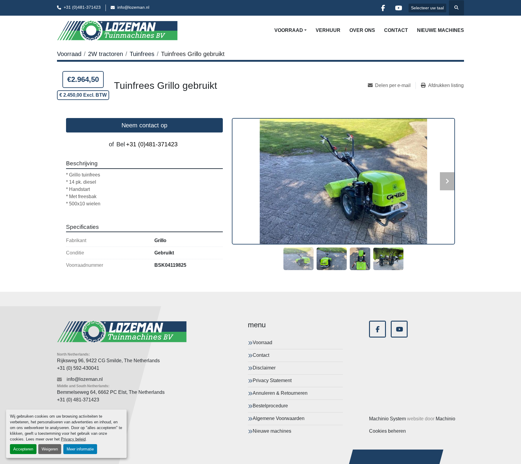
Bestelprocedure (270, 405)
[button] (290, 30)
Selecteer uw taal (427, 7)
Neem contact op (144, 125)
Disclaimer (264, 367)
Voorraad (288, 30)
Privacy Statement (272, 380)
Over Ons (362, 30)
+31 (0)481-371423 (82, 7)
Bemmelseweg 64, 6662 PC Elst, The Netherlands (111, 392)
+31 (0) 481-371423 (78, 399)
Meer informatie (80, 449)
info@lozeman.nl (133, 7)
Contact (396, 30)
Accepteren (23, 449)
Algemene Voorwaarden (279, 418)
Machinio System (387, 418)
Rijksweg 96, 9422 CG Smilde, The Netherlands (108, 360)
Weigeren (50, 449)
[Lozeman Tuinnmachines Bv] (122, 331)
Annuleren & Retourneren (280, 393)
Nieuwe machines (440, 30)
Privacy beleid (73, 439)
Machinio (445, 418)
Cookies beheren (387, 431)
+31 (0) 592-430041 (78, 368)
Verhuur (328, 30)
